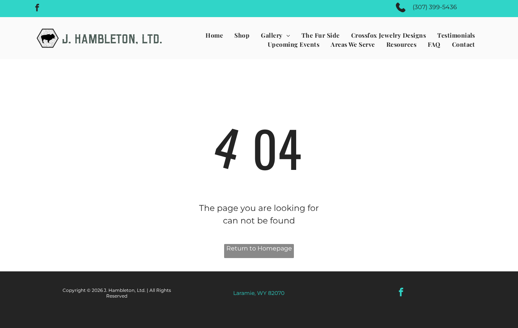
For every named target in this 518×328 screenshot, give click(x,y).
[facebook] (37, 8)
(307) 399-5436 (435, 7)
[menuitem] (214, 35)
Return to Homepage (259, 248)
